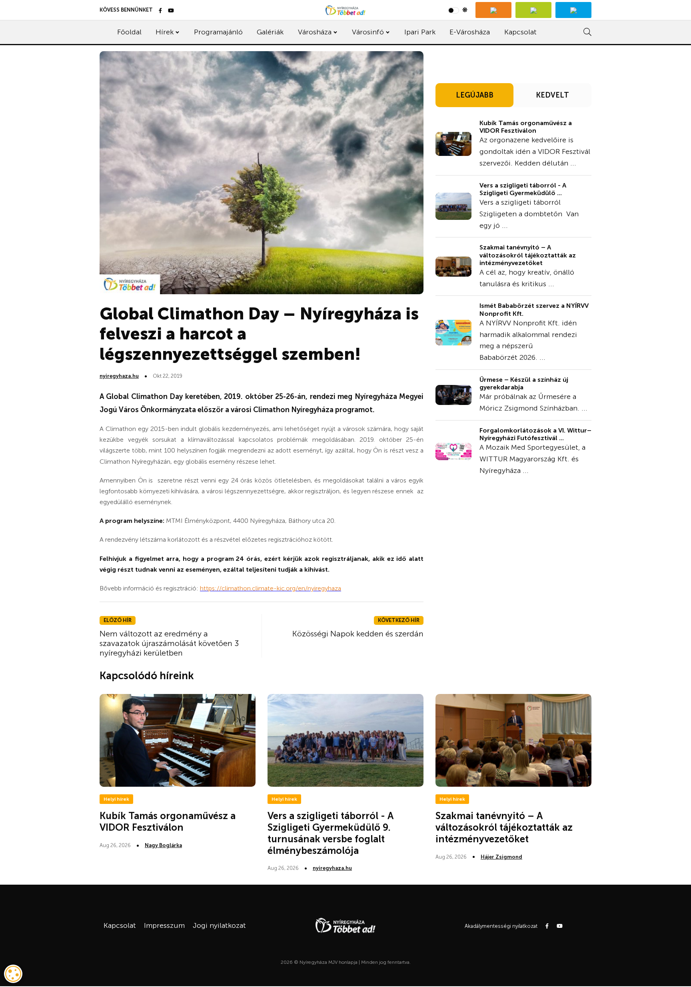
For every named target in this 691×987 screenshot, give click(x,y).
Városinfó (368, 32)
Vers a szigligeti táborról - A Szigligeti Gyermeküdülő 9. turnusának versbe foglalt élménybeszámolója (330, 833)
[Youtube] (171, 11)
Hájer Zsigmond (501, 857)
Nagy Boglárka (163, 845)
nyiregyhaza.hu (119, 376)
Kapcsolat (520, 32)
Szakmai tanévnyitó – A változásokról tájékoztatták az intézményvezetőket (527, 254)
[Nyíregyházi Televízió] (493, 10)
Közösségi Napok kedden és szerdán (357, 633)
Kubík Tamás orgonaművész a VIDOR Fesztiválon (525, 126)
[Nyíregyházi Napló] (533, 10)
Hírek (165, 32)
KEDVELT (552, 95)
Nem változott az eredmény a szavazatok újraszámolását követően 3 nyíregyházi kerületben (169, 643)
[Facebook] (160, 11)
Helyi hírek (116, 799)
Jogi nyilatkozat (219, 925)
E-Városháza (469, 32)
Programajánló (218, 32)
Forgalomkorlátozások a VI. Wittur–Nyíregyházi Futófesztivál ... (535, 434)
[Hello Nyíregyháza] (573, 10)
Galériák (270, 32)
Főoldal (129, 32)
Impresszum (164, 925)
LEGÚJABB (474, 95)
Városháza (315, 32)
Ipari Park (419, 32)
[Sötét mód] (457, 10)
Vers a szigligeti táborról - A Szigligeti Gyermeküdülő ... (522, 189)
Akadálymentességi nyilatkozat (501, 926)
